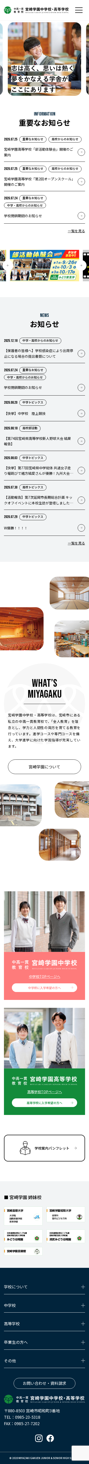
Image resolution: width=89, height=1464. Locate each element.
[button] (7, 265)
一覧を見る (76, 230)
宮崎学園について (44, 767)
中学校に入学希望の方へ (44, 988)
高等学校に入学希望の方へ (44, 1103)
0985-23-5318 (27, 1417)
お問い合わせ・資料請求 (44, 1383)
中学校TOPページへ (44, 976)
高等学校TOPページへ (44, 1091)
